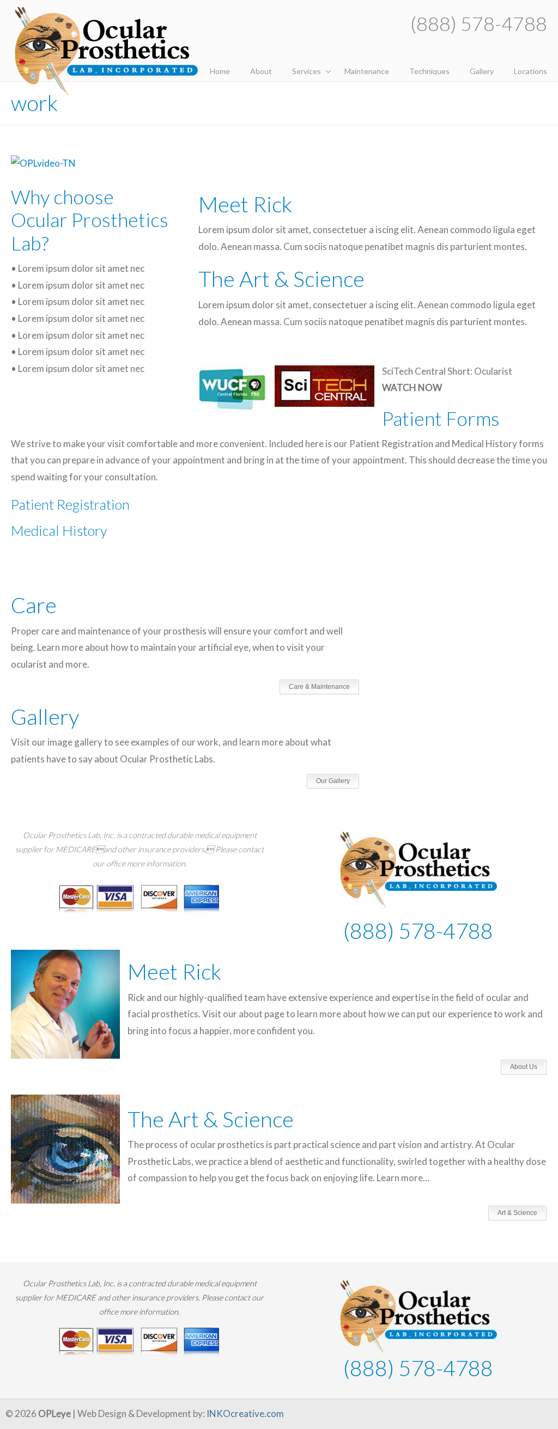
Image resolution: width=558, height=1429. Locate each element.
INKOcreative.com (245, 1413)
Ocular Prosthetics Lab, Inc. (106, 50)
